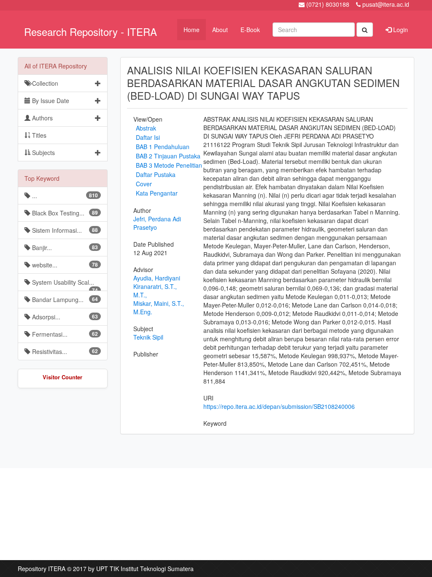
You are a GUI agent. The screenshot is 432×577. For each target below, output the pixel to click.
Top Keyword (41, 178)
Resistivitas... (64, 351)
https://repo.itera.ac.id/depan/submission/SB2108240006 (279, 406)
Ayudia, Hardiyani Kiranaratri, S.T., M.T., (156, 286)
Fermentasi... (64, 334)
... (64, 195)
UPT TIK (107, 568)
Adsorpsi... (64, 317)
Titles (38, 135)
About (220, 29)
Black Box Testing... (64, 213)
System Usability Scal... (64, 284)
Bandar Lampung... (64, 299)
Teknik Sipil (148, 337)
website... (64, 265)
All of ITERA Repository (55, 66)
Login (400, 29)
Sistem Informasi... (64, 230)
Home (192, 29)
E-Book (250, 29)
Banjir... (64, 247)
